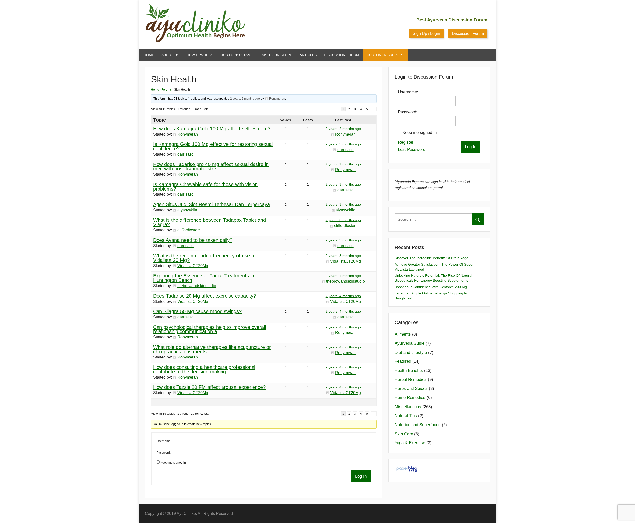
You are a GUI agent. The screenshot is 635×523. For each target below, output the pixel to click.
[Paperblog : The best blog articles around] (407, 471)
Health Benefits (409, 370)
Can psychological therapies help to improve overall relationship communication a (209, 329)
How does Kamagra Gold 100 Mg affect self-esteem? (211, 128)
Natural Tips (406, 415)
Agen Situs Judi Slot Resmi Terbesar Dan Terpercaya (211, 204)
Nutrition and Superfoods (418, 424)
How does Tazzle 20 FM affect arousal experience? (209, 387)
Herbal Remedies (411, 379)
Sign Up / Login (426, 33)
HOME (149, 55)
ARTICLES (308, 55)
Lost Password (411, 149)
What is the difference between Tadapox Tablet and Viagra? (209, 222)
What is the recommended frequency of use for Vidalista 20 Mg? (205, 258)
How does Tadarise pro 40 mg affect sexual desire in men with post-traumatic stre (211, 166)
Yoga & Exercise (410, 442)
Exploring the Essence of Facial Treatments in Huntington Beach (203, 278)
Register (405, 142)
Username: (164, 441)
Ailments (403, 334)
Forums (166, 89)
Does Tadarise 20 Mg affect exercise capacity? (204, 296)
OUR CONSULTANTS (237, 55)
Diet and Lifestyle (411, 352)
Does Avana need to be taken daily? (192, 240)
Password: (164, 452)
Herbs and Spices (411, 388)
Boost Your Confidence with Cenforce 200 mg (431, 287)
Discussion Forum (468, 33)
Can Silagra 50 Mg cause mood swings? (197, 311)
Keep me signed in (173, 462)
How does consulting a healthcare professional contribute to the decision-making (204, 369)
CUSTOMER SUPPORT (385, 55)
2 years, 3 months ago (343, 144)
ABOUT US (170, 55)
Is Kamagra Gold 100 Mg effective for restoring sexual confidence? (213, 146)
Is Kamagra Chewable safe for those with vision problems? (205, 187)
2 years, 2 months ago (245, 98)
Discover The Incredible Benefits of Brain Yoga (431, 258)
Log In (361, 476)
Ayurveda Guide (409, 343)
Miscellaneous (408, 406)
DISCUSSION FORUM (341, 55)
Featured (403, 361)
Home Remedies (410, 397)
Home (155, 89)
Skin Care (404, 434)
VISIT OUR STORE (277, 55)
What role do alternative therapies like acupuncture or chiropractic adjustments (212, 349)
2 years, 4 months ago (343, 276)
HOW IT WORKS (200, 55)
